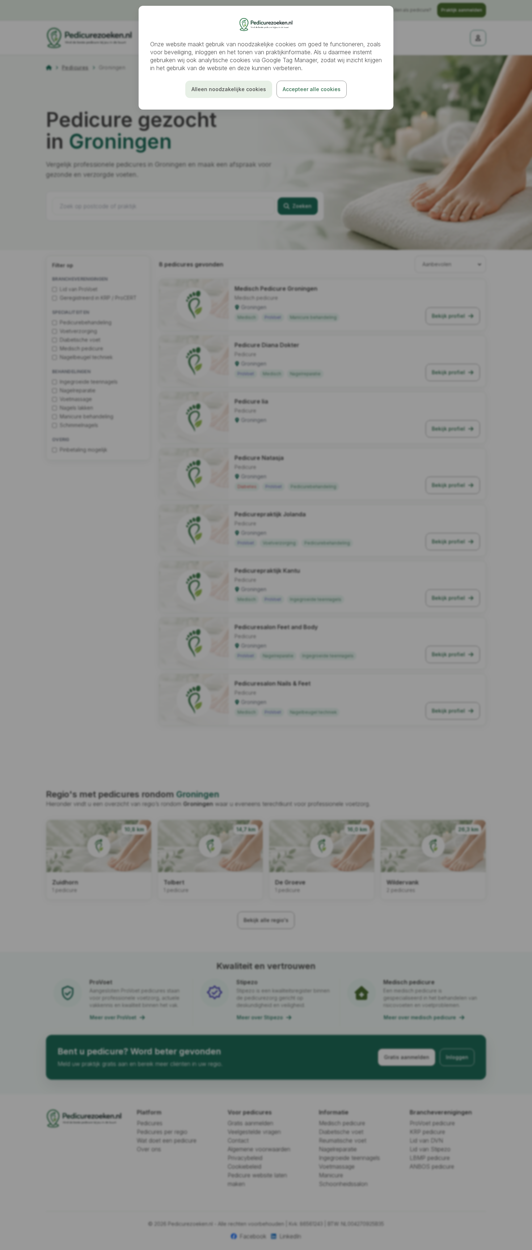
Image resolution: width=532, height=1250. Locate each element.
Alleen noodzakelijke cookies (228, 89)
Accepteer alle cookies (312, 89)
